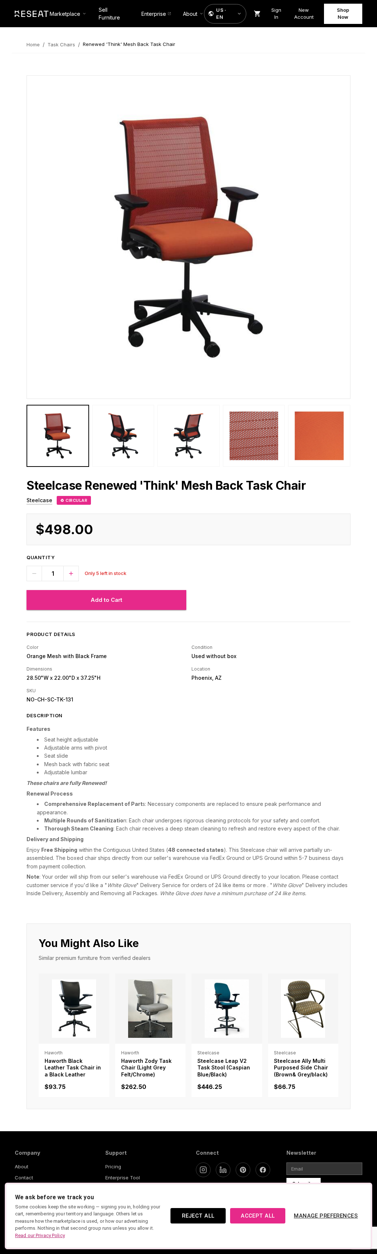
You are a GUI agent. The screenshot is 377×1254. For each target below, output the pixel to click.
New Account (304, 13)
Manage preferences (326, 1215)
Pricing (113, 1166)
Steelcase (39, 500)
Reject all (198, 1215)
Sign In (276, 13)
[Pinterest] (243, 1169)
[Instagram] (203, 1169)
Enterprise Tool (122, 1177)
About (21, 1166)
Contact (24, 1177)
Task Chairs (61, 44)
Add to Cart (106, 599)
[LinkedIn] (223, 1169)
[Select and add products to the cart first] (257, 13)
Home (33, 44)
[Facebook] (263, 1169)
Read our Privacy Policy (40, 1235)
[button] (225, 14)
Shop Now (343, 13)
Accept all (258, 1215)
